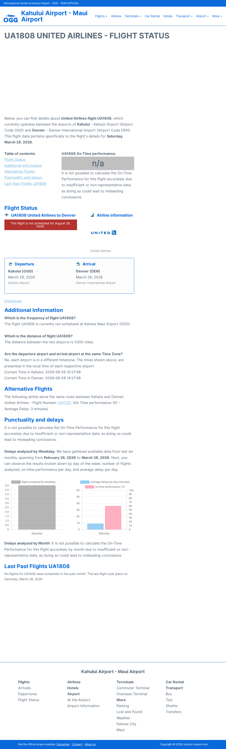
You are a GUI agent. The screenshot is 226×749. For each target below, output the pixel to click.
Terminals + (133, 16)
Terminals (125, 682)
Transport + (184, 16)
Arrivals (24, 688)
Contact (77, 744)
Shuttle (171, 706)
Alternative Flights (19, 171)
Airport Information (83, 706)
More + (217, 16)
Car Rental (152, 16)
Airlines (116, 16)
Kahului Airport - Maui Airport (54, 16)
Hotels (167, 16)
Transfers (173, 712)
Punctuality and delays (23, 177)
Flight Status (14, 159)
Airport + (202, 16)
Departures (27, 694)
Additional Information (23, 165)
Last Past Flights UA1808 (25, 183)
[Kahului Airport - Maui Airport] (11, 18)
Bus (169, 694)
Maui (120, 730)
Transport (174, 688)
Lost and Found (129, 712)
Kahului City (126, 724)
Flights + (101, 16)
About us (90, 744)
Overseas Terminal (132, 694)
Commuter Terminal (133, 688)
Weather (123, 718)
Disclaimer (63, 744)
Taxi (169, 700)
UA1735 (64, 402)
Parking (123, 706)
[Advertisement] (113, 80)
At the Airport (78, 700)
